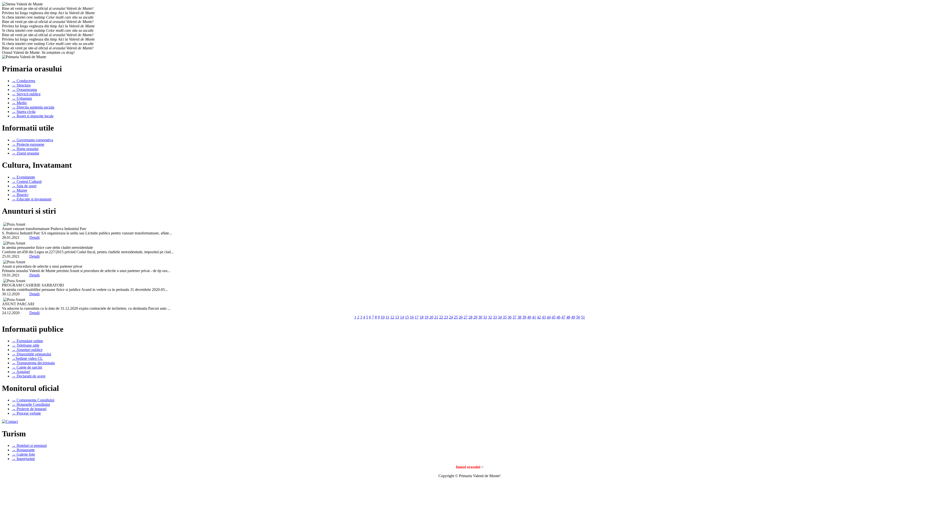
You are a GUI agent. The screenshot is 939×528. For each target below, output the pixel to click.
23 (446, 317)
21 (436, 317)
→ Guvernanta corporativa (32, 140)
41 (534, 317)
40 (529, 317)
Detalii (34, 237)
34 (500, 317)
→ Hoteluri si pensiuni (29, 445)
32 (490, 317)
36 (510, 317)
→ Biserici (20, 195)
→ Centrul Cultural (27, 181)
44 (549, 317)
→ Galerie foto (23, 454)
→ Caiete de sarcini (27, 367)
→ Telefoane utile (25, 345)
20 (431, 317)
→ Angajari (21, 372)
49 (573, 317)
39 (524, 317)
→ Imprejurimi (23, 459)
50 (578, 317)
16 (412, 317)
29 (475, 317)
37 (514, 317)
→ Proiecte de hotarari (29, 409)
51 (583, 317)
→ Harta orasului (25, 149)
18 (422, 317)
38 (519, 317)
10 (383, 317)
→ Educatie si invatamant (31, 199)
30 (480, 317)
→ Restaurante (23, 450)
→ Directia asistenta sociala (33, 107)
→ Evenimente (23, 177)
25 (456, 317)
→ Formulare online (27, 341)
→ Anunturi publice (27, 350)
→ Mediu (19, 103)
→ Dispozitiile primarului (31, 354)
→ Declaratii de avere (28, 376)
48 (568, 317)
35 (505, 317)
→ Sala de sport (24, 186)
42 (539, 317)
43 (544, 317)
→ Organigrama (24, 90)
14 (402, 317)
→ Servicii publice (26, 94)
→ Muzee (19, 190)
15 (407, 317)
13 (397, 317)
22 (441, 317)
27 (466, 317)
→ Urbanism (22, 98)
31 (485, 317)
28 (470, 317)
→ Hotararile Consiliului (31, 404)
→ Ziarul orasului (25, 153)
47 (563, 317)
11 (387, 317)
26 (461, 317)
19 (426, 317)
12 (392, 317)
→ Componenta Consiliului (33, 400)
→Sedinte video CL (27, 358)
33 (495, 317)
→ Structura (21, 85)
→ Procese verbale (26, 413)
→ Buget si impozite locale (33, 116)
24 (451, 317)
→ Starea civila (23, 112)
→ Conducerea (23, 81)
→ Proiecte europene (28, 144)
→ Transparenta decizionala (33, 363)
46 (558, 317)
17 (417, 317)
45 (554, 317)
